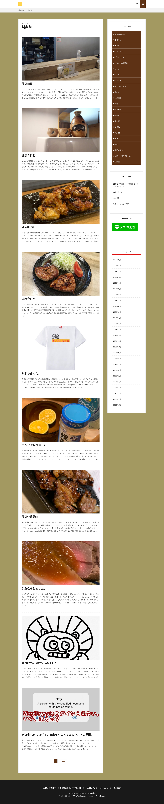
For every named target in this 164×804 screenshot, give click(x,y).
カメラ (117, 46)
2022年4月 (117, 318)
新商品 (117, 127)
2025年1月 (117, 266)
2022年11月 (117, 295)
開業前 (30, 10)
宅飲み (117, 115)
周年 (116, 104)
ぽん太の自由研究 (121, 63)
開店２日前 (28, 155)
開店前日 (27, 83)
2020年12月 (117, 393)
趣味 (116, 138)
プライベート (119, 57)
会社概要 (116, 198)
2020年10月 (117, 405)
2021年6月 (117, 370)
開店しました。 (120, 150)
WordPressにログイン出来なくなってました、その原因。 (57, 734)
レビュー (118, 80)
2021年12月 (117, 335)
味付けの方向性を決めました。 (41, 662)
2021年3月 (117, 387)
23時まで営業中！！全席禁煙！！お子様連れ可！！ (125, 185)
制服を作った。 (31, 373)
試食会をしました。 (34, 588)
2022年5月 (117, 312)
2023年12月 (117, 277)
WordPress (100, 796)
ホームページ (105, 788)
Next (63, 761)
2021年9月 (117, 353)
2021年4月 (117, 382)
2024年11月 (117, 271)
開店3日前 (28, 227)
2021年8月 (117, 358)
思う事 (117, 121)
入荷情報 (118, 98)
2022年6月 (117, 306)
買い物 (117, 133)
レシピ (117, 75)
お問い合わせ (118, 192)
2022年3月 (117, 324)
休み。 (117, 92)
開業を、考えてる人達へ (123, 156)
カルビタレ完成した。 (35, 444)
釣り (116, 144)
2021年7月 (117, 364)
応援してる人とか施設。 (121, 204)
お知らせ (118, 40)
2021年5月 (117, 376)
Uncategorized (120, 34)
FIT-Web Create (79, 796)
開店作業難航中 (31, 516)
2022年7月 (117, 300)
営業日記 (118, 109)
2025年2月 (117, 260)
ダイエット (119, 51)
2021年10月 (117, 347)
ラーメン (118, 69)
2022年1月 (117, 329)
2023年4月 (117, 283)
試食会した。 (30, 298)
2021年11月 (117, 341)
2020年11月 (117, 399)
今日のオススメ (120, 86)
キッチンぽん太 (88, 793)
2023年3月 (117, 289)
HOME (22, 10)
